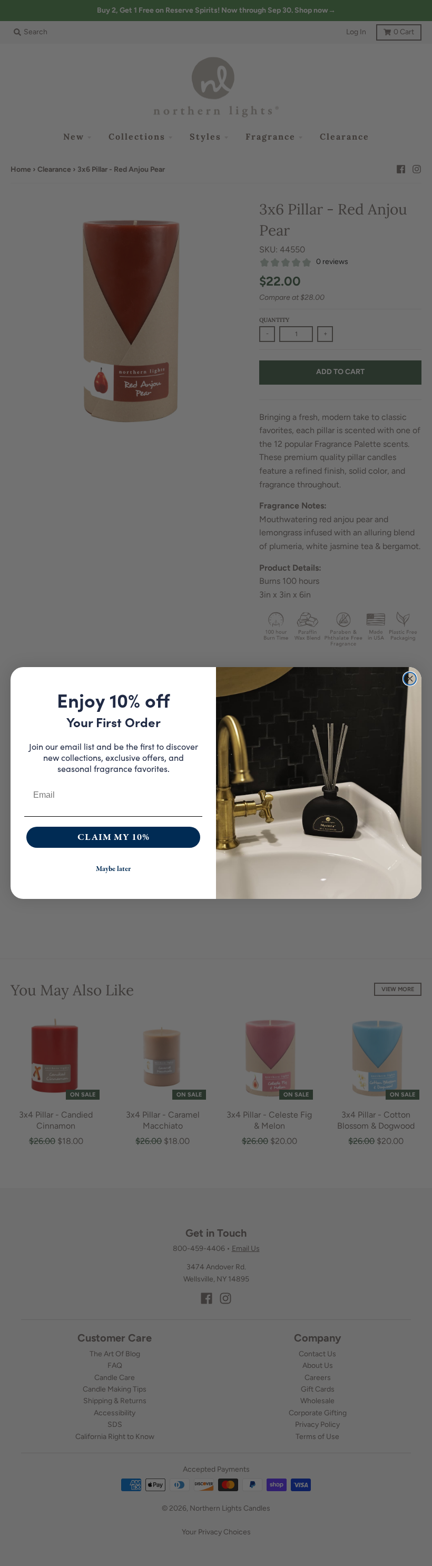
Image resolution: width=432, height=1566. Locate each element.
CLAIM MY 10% (113, 837)
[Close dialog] (410, 678)
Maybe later (113, 869)
